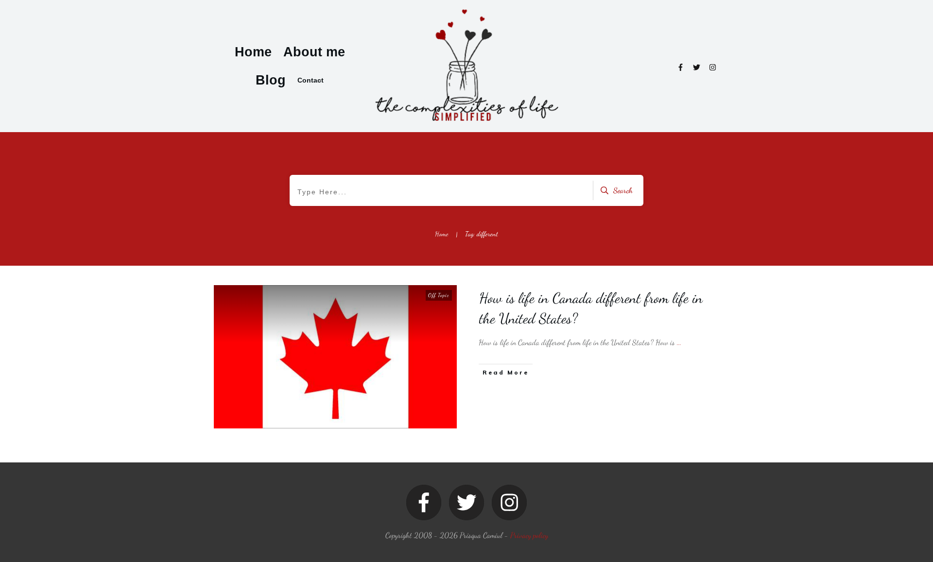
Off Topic (438, 295)
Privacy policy (529, 535)
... (679, 342)
